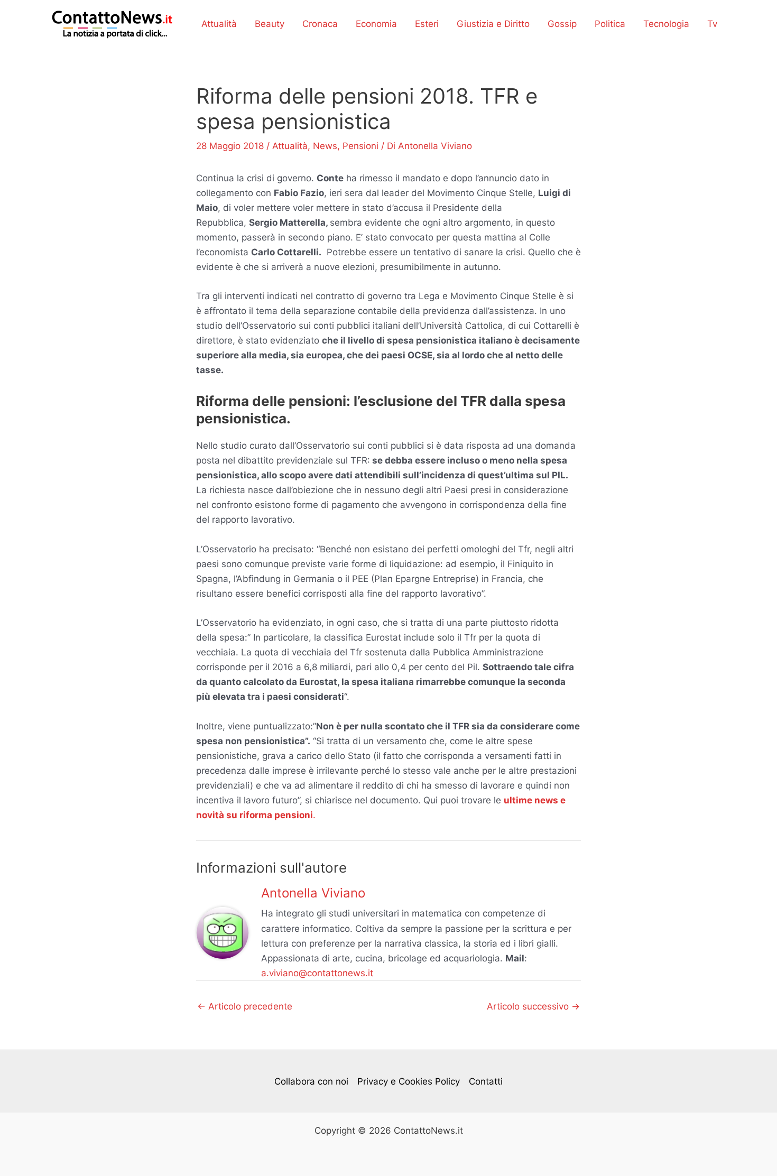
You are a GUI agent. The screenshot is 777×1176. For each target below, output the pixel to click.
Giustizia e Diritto (493, 23)
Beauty (269, 23)
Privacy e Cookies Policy (408, 1081)
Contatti (486, 1081)
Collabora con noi (311, 1081)
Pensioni (360, 146)
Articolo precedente (244, 1006)
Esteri (427, 23)
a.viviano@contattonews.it (317, 973)
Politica (610, 23)
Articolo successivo (533, 1006)
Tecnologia (666, 23)
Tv (712, 23)
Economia (376, 23)
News (325, 146)
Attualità (219, 23)
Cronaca (320, 23)
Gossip (562, 23)
